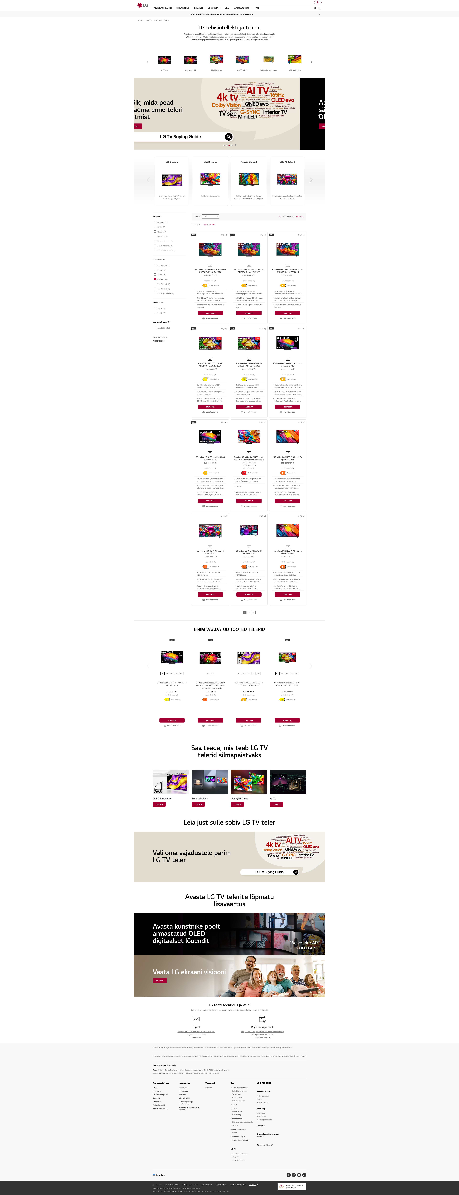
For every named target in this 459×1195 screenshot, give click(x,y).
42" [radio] (181, 673)
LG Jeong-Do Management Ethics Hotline (294, 1186)
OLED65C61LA (209, 463)
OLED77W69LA (210, 692)
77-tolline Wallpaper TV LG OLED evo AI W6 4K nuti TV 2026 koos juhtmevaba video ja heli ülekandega (210, 686)
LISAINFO (159, 129)
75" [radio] (282, 673)
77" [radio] (162, 673)
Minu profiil (261, 1113)
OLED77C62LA (172, 692)
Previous (140, 113)
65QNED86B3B (247, 275)
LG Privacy (252, 1185)
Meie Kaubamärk (263, 1096)
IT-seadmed (210, 1083)
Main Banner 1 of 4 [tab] (223, 145)
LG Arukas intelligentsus (240, 1154)
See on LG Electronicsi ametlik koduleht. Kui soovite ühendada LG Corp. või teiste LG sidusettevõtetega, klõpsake (191, 1191)
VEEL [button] (266, 39)
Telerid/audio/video (161, 1083)
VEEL (303, 1056)
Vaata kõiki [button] (299, 216)
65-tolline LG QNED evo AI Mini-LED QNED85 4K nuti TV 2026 (287, 270)
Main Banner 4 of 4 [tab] (231, 145)
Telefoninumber (237, 1111)
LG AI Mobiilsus (237, 1160)
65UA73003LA (248, 557)
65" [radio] (210, 265)
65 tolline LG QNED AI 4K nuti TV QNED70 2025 (288, 458)
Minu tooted (261, 1116)
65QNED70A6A (286, 463)
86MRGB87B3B (287, 692)
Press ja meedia (262, 1102)
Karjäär (259, 1099)
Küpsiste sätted (221, 1185)
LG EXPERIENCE (264, 1083)
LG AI (233, 1149)
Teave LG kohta (263, 1091)
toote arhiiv (158, 341)
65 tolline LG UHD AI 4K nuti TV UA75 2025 (210, 552)
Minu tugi (261, 1108)
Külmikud (182, 1094)
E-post (234, 1108)
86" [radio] (277, 673)
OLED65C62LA (286, 369)
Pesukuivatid (183, 1091)
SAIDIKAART (157, 1185)
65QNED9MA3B (247, 465)
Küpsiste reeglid (206, 1185)
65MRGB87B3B (247, 369)
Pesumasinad (184, 1088)
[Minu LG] (315, 8)
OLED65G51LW (248, 692)
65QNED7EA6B (286, 557)
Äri (318, 2)
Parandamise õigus (238, 1137)
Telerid (155, 1088)
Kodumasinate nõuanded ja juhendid (189, 1108)
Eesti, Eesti (160, 1175)
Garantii (235, 1125)
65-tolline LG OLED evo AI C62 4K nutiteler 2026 (287, 364)
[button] (210, 318)
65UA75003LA (209, 557)
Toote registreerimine (264, 1119)
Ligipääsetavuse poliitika (240, 1140)
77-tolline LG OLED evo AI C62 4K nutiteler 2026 (172, 684)
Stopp (235, 145)
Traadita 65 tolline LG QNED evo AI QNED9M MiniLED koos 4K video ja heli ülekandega (249, 459)
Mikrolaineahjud (184, 1098)
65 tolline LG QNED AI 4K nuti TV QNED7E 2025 (288, 552)
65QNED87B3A (209, 275)
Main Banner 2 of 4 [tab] (226, 145)
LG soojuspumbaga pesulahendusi (186, 1102)
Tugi (232, 1083)
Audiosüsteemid (159, 1105)
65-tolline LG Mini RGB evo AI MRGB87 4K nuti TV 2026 (249, 364)
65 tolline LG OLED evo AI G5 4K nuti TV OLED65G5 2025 (249, 684)
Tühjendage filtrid (209, 224)
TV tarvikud (157, 1101)
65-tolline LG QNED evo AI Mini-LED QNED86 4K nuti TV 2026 (249, 270)
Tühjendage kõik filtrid (160, 337)
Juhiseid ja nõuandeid (239, 1091)
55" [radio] (172, 673)
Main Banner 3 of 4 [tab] (229, 145)
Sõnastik (260, 1126)
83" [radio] (208, 673)
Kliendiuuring (236, 1114)
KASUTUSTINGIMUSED (237, 1185)
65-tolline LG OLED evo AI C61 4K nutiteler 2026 (210, 458)
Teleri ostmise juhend (160, 1094)
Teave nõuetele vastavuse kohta (268, 1135)
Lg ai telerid (157, 1091)
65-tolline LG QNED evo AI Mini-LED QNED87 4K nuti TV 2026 (210, 270)
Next (319, 113)
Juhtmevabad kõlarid (160, 1108)
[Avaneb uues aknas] (289, 1175)
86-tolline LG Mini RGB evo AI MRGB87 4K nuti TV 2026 (287, 684)
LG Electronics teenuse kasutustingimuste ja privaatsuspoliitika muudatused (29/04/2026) (221, 14)
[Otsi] (319, 8)
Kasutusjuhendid (237, 1097)
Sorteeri (198, 216)
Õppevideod (236, 1094)
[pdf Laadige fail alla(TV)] (205, 285)
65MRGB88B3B (209, 369)
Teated (234, 1132)
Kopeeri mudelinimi (216, 275)
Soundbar (156, 1098)
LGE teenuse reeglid (171, 1185)
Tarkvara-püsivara (238, 1101)
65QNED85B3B (286, 275)
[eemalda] (199, 224)
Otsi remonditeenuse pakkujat (242, 1122)
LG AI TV (235, 1157)
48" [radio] (177, 673)
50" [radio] (296, 673)
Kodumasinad (184, 1083)
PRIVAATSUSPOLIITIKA (190, 1185)
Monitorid (208, 1088)
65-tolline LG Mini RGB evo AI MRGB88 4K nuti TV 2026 (210, 364)
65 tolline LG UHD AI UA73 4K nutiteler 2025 (249, 552)
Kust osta (210, 313)
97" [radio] (239, 673)
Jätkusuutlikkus (263, 1145)
